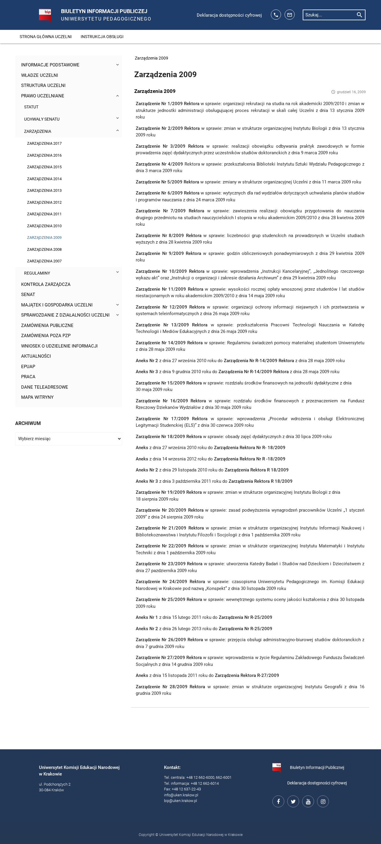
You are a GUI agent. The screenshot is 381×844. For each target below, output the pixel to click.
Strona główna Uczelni (46, 36)
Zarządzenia (37, 131)
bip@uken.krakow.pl (180, 800)
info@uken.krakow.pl (181, 795)
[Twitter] (292, 800)
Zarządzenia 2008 (44, 249)
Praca (28, 376)
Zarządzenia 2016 (44, 155)
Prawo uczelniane (42, 96)
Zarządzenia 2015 (44, 167)
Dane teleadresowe (44, 387)
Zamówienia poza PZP (46, 335)
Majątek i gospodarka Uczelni (57, 305)
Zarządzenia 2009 (44, 237)
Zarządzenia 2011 (44, 214)
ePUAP (28, 366)
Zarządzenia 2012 (44, 202)
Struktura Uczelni (43, 85)
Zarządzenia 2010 (44, 226)
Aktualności (36, 356)
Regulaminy (37, 273)
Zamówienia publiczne (47, 325)
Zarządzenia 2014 (44, 179)
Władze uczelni (39, 75)
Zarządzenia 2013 (44, 190)
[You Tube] (307, 800)
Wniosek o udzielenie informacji (59, 346)
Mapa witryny (37, 397)
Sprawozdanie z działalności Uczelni (65, 315)
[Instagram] (322, 800)
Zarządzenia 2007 (44, 261)
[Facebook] (277, 800)
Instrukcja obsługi (102, 36)
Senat (28, 294)
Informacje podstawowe (50, 65)
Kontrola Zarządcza (46, 284)
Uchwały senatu (42, 119)
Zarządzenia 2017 (44, 143)
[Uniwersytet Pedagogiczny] (38, 13)
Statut (31, 107)
